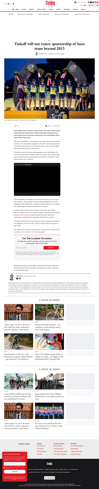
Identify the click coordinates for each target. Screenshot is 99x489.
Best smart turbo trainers (60, 451)
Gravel (58, 9)
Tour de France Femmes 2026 (81, 14)
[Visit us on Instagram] (89, 2)
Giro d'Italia (40, 448)
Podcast (75, 9)
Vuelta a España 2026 (43, 14)
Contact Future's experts (35, 469)
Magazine (67, 9)
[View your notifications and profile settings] (13, 3)
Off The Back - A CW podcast (62, 14)
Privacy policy (63, 469)
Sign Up (14, 472)
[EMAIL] (20, 278)
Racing (24, 9)
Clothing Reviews (75, 454)
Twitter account (24, 215)
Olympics (39, 454)
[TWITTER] (17, 278)
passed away (78, 287)
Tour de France (41, 445)
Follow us (49, 125)
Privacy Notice (18, 253)
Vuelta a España (41, 451)
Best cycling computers (60, 454)
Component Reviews (76, 451)
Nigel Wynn (44, 53)
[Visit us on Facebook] (93, 2)
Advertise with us (34, 472)
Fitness (51, 9)
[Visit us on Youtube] (95, 2)
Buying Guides (41, 9)
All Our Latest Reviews (77, 445)
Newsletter (57, 125)
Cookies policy (73, 469)
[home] (13, 9)
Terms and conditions (51, 469)
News (17, 9)
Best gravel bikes (58, 448)
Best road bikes (58, 445)
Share (17, 125)
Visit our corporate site (69, 484)
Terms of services (34, 252)
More (83, 9)
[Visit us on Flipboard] (98, 2)
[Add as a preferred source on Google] (49, 478)
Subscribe (91, 5)
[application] (37, 179)
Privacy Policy (20, 477)
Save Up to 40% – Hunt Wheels (25, 14)
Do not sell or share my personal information (55, 472)
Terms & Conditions (13, 478)
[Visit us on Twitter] (91, 2)
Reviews (31, 9)
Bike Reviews (74, 448)
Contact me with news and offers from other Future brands (14, 468)
